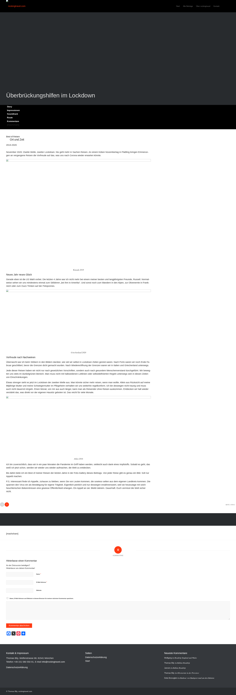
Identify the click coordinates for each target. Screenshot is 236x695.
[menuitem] (178, 6)
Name (38, 574)
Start (87, 661)
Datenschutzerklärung (17, 667)
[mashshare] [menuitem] (13, 125)
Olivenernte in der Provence (188, 673)
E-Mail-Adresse (41, 582)
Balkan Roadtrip (183, 663)
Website (38, 590)
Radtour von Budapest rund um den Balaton (197, 678)
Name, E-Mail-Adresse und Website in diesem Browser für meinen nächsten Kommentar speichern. (42, 598)
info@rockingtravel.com (53, 662)
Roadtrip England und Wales (186, 658)
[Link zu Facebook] (228, 6)
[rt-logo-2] (15, 6)
